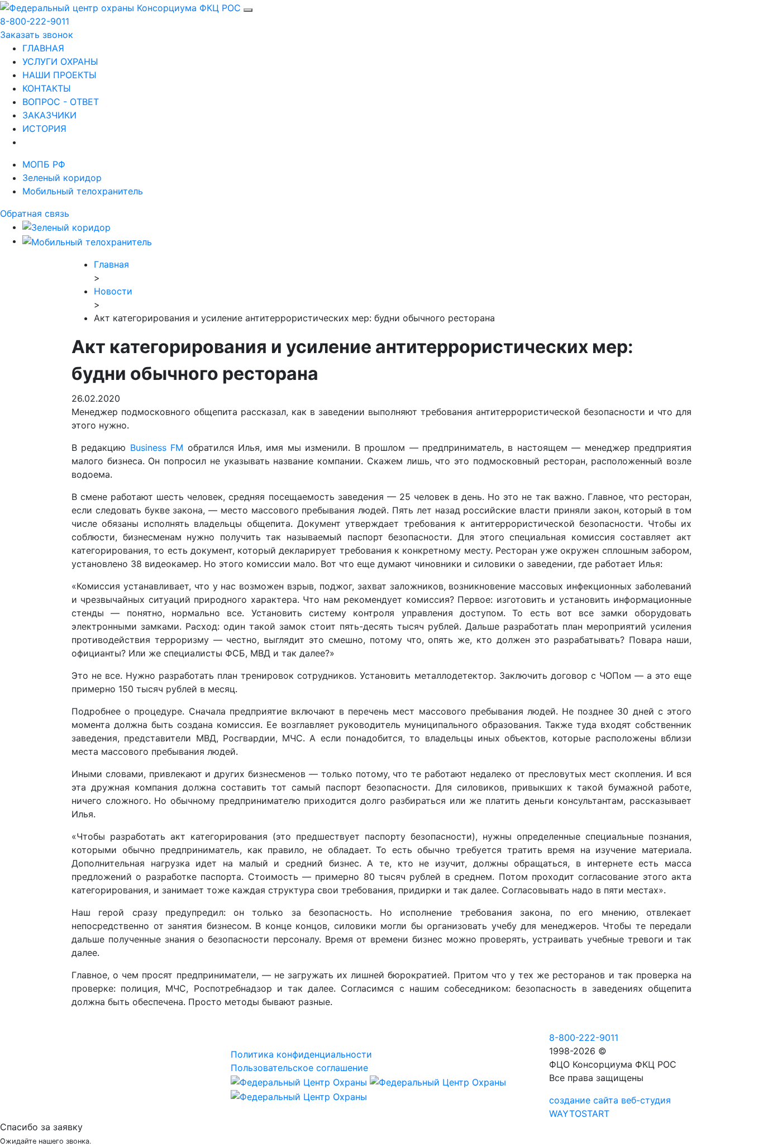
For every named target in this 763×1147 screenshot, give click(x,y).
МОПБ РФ (43, 164)
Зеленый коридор (62, 177)
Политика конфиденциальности (301, 1054)
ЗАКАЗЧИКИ (49, 115)
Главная (111, 264)
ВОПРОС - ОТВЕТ (60, 101)
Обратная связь (34, 213)
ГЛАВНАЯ (43, 48)
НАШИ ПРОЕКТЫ (59, 74)
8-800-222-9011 (34, 21)
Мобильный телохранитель (82, 191)
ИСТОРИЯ (44, 128)
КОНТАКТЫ (46, 88)
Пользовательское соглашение (299, 1067)
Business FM (156, 447)
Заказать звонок (36, 34)
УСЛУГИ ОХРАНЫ (60, 61)
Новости (113, 291)
